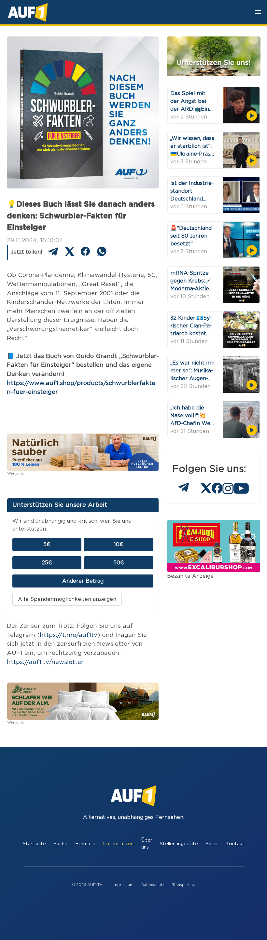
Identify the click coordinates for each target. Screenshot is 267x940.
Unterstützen (118, 843)
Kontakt (235, 843)
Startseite (34, 843)
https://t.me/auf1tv (68, 635)
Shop (212, 843)
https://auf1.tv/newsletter (45, 662)
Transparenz (183, 885)
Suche (60, 843)
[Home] (27, 12)
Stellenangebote (179, 843)
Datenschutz (152, 885)
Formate (85, 843)
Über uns (146, 844)
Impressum (123, 885)
